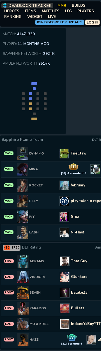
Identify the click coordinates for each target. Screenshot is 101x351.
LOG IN (92, 22)
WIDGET (34, 16)
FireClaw (78, 153)
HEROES (11, 11)
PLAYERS (85, 11)
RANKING (13, 16)
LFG (68, 11)
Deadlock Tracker (30, 5)
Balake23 (79, 292)
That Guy (79, 261)
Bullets (77, 308)
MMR (62, 5)
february (78, 185)
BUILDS (79, 5)
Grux (75, 216)
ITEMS (30, 11)
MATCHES (50, 11)
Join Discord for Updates (59, 22)
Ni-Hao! (77, 232)
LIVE (52, 16)
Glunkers (79, 276)
